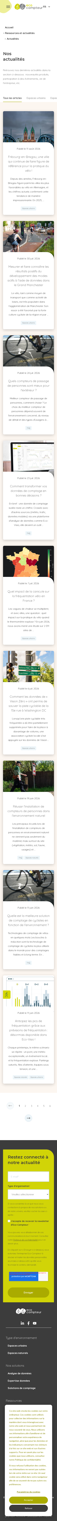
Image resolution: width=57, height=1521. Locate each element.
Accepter (28, 1500)
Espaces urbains (36, 98)
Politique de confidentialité (25, 1239)
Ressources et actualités (20, 33)
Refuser (28, 1508)
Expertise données (19, 1380)
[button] (8, 7)
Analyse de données (19, 1373)
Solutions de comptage (22, 1388)
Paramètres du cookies (28, 1492)
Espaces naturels (18, 1353)
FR (44, 6)
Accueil (9, 27)
